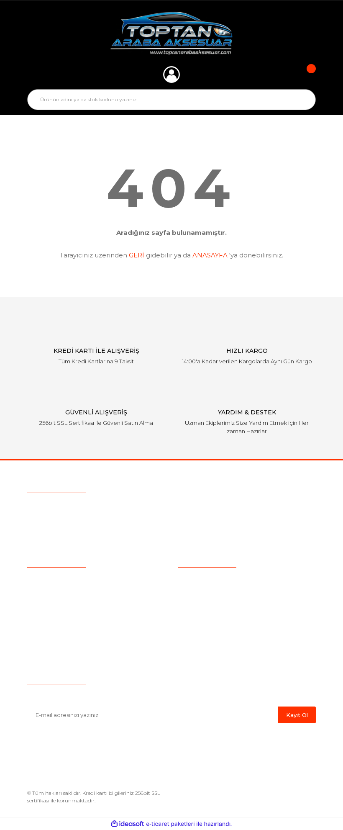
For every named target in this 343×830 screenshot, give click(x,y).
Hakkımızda (44, 579)
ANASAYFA (210, 255)
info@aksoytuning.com (80, 522)
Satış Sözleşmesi (202, 579)
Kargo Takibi (45, 618)
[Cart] (305, 74)
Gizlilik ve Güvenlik (204, 605)
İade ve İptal (195, 618)
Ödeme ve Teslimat (206, 592)
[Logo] (171, 33)
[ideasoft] (127, 824)
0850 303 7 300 (80, 507)
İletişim (37, 644)
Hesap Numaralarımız (209, 644)
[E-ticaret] (170, 823)
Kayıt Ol (297, 715)
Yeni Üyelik (42, 631)
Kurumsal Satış (48, 592)
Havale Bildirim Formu (210, 657)
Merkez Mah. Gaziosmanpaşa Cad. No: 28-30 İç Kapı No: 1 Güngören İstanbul (156, 538)
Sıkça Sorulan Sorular (57, 605)
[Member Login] (171, 74)
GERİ (136, 255)
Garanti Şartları (198, 631)
